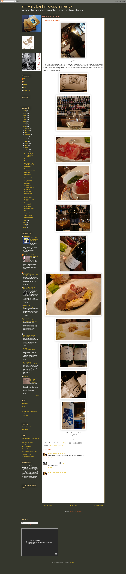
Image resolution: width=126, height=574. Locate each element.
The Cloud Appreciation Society (29, 451)
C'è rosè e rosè (28, 158)
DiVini (25, 348)
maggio (27, 143)
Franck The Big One (29, 217)
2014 (24, 121)
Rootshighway (25, 429)
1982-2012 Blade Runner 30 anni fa (29, 186)
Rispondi (50, 458)
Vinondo (25, 376)
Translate (33, 525)
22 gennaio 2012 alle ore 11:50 (58, 472)
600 (25, 210)
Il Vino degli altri (27, 362)
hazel (24, 87)
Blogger (72, 562)
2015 (24, 119)
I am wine (24, 406)
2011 (24, 220)
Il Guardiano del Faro (53, 463)
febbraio (27, 149)
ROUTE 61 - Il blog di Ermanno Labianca (29, 288)
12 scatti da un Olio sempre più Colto (29, 163)
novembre (27, 130)
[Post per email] (70, 443)
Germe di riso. (27, 166)
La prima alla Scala (29, 178)
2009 (24, 225)
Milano (55, 445)
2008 (24, 227)
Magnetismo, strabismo (27, 203)
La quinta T (27, 213)
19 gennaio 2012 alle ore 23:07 (69, 463)
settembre (27, 134)
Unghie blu (27, 189)
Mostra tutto (37, 395)
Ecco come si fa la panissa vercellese (29, 169)
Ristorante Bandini (26, 446)
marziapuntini (26, 90)
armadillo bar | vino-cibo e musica (47, 6)
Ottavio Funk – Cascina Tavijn (30, 363)
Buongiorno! (27, 161)
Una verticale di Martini (28, 180)
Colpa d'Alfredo (28, 215)
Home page (73, 505)
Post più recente (48, 505)
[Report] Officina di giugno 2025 (30, 307)
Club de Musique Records (28, 427)
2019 (24, 111)
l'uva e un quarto (26, 418)
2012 (24, 126)
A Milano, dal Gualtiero (27, 175)
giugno (26, 141)
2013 (24, 124)
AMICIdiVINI (25, 404)
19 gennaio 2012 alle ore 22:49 (58, 453)
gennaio (27, 152)
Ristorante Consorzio (27, 449)
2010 (24, 222)
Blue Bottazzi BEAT (28, 254)
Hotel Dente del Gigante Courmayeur (27, 443)
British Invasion (28, 197)
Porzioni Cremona (28, 334)
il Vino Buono (25, 415)
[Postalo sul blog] (76, 443)
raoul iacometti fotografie (28, 456)
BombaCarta (26, 305)
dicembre (27, 128)
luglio (26, 139)
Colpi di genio (27, 206)
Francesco (27, 172)
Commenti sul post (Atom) (75, 511)
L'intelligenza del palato (28, 194)
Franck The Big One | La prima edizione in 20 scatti (29, 155)
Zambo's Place (27, 236)
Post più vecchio (98, 505)
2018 (24, 113)
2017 (24, 115)
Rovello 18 (60, 445)
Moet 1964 (27, 183)
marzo (26, 147)
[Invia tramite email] (74, 443)
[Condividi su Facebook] (79, 443)
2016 (24, 117)
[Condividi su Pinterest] (81, 443)
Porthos (23, 409)
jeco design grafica (26, 454)
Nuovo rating (27, 191)
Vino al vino (26, 318)
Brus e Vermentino (29, 208)
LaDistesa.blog (27, 273)
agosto (26, 136)
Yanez (49, 453)
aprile (26, 145)
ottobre (27, 132)
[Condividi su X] (77, 443)
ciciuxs (25, 84)
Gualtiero (51, 445)
